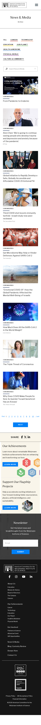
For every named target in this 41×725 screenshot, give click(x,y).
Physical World (10, 54)
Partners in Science (14, 631)
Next (20, 425)
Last (37, 416)
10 (33, 416)
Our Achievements (14, 446)
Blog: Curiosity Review (17, 646)
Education (8, 44)
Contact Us (12, 655)
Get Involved (13, 627)
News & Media (13, 642)
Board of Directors (14, 593)
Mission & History (14, 590)
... (35, 416)
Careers (10, 598)
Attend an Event (13, 633)
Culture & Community (13, 59)
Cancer (14, 40)
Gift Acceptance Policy (25, 696)
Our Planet (22, 44)
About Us (11, 584)
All (5, 40)
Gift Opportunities (14, 636)
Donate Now (13, 651)
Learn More (10, 464)
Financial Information (19, 699)
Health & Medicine (11, 49)
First (3, 416)
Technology (27, 40)
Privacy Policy (10, 696)
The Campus (12, 595)
